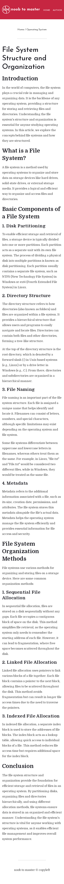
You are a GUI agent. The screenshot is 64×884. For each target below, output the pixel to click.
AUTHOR (57, 10)
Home (20, 29)
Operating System (36, 29)
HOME (46, 10)
